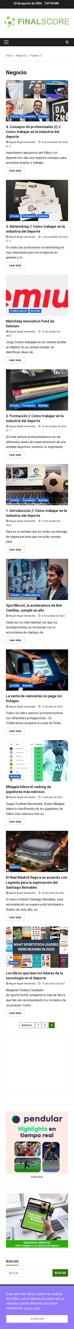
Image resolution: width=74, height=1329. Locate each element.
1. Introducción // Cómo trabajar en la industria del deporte (37, 484)
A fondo (14, 116)
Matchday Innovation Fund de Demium (37, 295)
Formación (29, 116)
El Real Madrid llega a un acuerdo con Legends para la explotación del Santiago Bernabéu (37, 851)
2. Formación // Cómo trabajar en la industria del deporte (37, 390)
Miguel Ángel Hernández (22, 142)
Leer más (16, 171)
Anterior (27, 1025)
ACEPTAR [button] (37, 1318)
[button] (6, 42)
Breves (14, 962)
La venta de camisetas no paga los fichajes (37, 670)
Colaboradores (18, 310)
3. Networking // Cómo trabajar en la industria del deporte (37, 200)
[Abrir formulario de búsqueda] (67, 42)
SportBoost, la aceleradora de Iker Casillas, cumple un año (37, 579)
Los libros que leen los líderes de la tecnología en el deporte (37, 947)
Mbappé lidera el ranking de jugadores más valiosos (37, 760)
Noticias (43, 116)
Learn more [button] (32, 1308)
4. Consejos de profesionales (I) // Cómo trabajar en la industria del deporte (37, 100)
